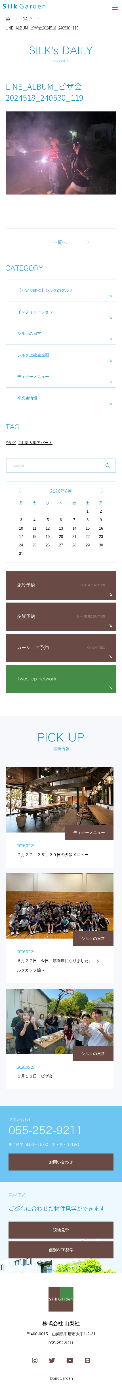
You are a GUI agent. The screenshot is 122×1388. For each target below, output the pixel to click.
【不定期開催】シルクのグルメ (45, 290)
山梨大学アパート (36, 442)
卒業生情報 (27, 398)
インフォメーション (35, 312)
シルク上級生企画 (33, 355)
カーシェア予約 (33, 647)
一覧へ (60, 242)
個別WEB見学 (61, 1250)
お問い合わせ (61, 1162)
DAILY (27, 19)
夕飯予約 (26, 616)
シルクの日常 (29, 333)
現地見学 (61, 1230)
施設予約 (26, 585)
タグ (12, 442)
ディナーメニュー (33, 376)
